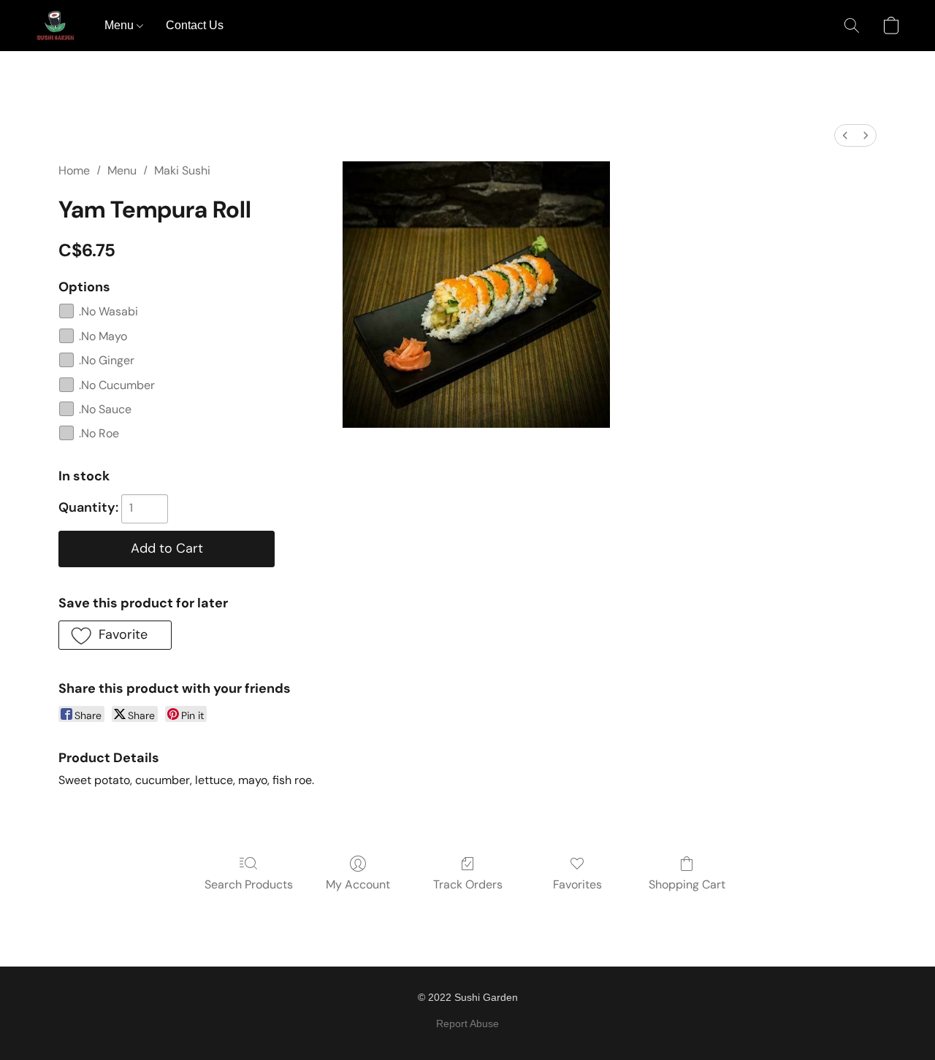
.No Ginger (106, 360)
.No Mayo (103, 336)
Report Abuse (467, 1023)
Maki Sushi (182, 170)
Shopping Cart (687, 884)
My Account (358, 884)
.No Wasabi (108, 311)
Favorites (577, 884)
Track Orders (468, 884)
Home (74, 170)
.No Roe (99, 433)
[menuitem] (845, 135)
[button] (55, 25)
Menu (120, 25)
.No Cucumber (117, 385)
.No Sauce (105, 409)
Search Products (249, 884)
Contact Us (195, 25)
